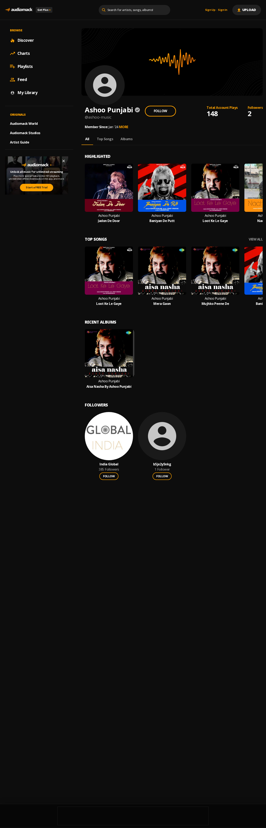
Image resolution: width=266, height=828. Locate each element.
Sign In (222, 10)
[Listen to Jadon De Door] (109, 188)
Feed (22, 79)
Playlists (25, 66)
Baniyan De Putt (162, 221)
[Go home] (18, 10)
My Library (27, 92)
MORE (123, 127)
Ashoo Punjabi (109, 215)
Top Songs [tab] (105, 139)
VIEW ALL (256, 239)
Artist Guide (19, 142)
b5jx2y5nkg (162, 464)
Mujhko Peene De (215, 304)
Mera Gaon (162, 304)
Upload (249, 9)
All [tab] (87, 139)
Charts (23, 53)
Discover (25, 40)
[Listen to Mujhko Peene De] (215, 271)
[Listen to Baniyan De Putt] (162, 188)
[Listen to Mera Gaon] (162, 271)
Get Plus (44, 10)
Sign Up (210, 10)
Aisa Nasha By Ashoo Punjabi (109, 386)
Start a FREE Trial (36, 187)
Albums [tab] (126, 139)
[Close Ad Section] (64, 161)
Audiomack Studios (25, 133)
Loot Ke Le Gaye (215, 221)
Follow (160, 111)
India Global (109, 464)
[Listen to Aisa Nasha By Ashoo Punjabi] (109, 353)
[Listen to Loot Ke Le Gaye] (215, 188)
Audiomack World (24, 123)
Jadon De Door (109, 221)
